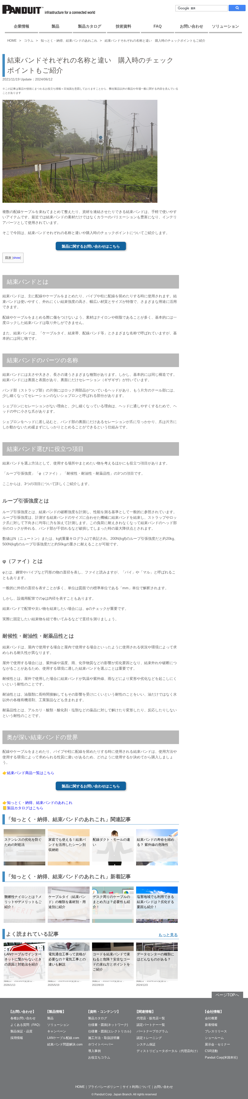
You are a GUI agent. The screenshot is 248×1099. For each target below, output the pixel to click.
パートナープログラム (152, 1031)
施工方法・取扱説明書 (104, 1038)
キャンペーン (56, 1031)
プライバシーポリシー (103, 1087)
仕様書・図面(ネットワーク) (108, 1025)
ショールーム (214, 1038)
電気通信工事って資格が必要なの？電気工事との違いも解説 (67, 959)
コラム (28, 40)
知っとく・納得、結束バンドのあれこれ (69, 40)
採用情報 (16, 1038)
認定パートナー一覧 (151, 1025)
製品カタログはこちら (25, 808)
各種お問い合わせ (23, 1018)
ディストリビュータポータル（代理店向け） (168, 1051)
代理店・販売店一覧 (151, 1018)
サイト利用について (137, 1087)
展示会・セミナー (217, 1044)
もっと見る (168, 935)
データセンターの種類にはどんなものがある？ (155, 956)
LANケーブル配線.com (63, 1038)
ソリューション (225, 26)
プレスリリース (216, 1031)
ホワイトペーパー (100, 1044)
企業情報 (21, 26)
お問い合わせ (191, 26)
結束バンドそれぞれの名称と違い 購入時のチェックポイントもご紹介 (155, 40)
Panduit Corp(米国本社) (221, 1057)
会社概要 (211, 1018)
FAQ (158, 26)
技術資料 (123, 26)
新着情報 (211, 1025)
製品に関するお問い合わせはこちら (91, 246)
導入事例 (94, 1051)
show (16, 257)
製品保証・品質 (21, 1031)
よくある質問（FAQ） (26, 1025)
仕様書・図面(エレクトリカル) (109, 1031)
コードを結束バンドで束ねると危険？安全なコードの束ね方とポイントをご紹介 (111, 961)
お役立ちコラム (99, 1057)
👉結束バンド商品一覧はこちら (28, 773)
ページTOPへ (227, 995)
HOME (12, 40)
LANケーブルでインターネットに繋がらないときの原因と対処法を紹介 (23, 959)
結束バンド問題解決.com (65, 1044)
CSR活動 (211, 1051)
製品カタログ (89, 26)
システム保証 (146, 1044)
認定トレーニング (149, 1038)
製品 (55, 26)
